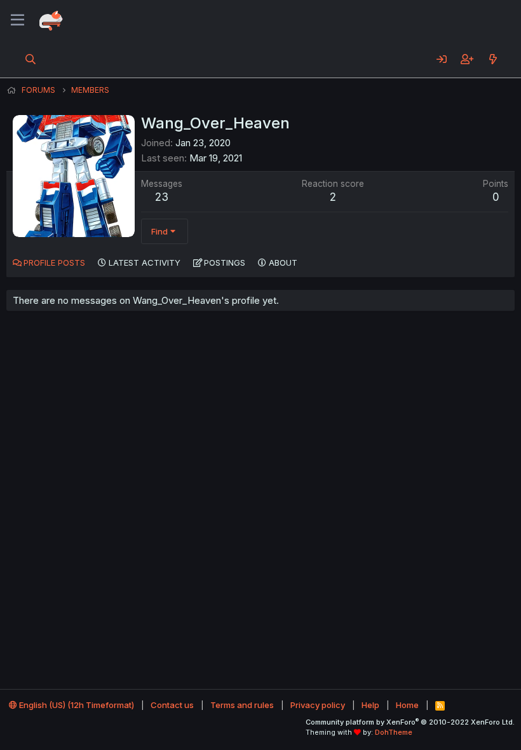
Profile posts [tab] (54, 262)
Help (370, 705)
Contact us (172, 705)
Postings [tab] (224, 262)
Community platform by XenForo (410, 722)
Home (407, 705)
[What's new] (493, 59)
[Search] (31, 59)
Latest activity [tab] (144, 262)
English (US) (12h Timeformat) (75, 705)
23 (161, 197)
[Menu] (17, 20)
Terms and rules (242, 705)
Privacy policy (317, 705)
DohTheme (393, 732)
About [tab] (283, 262)
